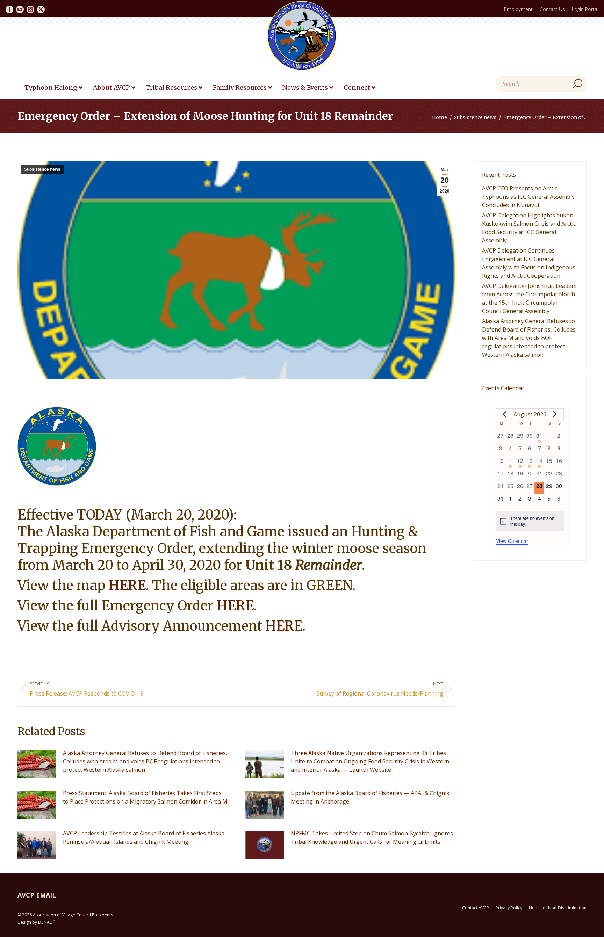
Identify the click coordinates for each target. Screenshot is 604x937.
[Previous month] (505, 414)
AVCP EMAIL (36, 895)
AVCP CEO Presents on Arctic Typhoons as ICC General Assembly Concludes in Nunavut (528, 196)
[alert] (530, 521)
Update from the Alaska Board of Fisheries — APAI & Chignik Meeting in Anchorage (370, 797)
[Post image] (36, 764)
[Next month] (555, 414)
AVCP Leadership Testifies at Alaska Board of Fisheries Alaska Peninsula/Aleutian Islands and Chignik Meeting (143, 837)
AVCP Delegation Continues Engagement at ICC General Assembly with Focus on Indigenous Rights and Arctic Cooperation (528, 263)
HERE (127, 585)
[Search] (577, 84)
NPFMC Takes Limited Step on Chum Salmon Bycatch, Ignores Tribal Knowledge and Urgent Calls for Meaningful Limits (372, 837)
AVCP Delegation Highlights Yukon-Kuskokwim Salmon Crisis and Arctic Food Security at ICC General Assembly (529, 227)
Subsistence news (42, 169)
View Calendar (512, 540)
